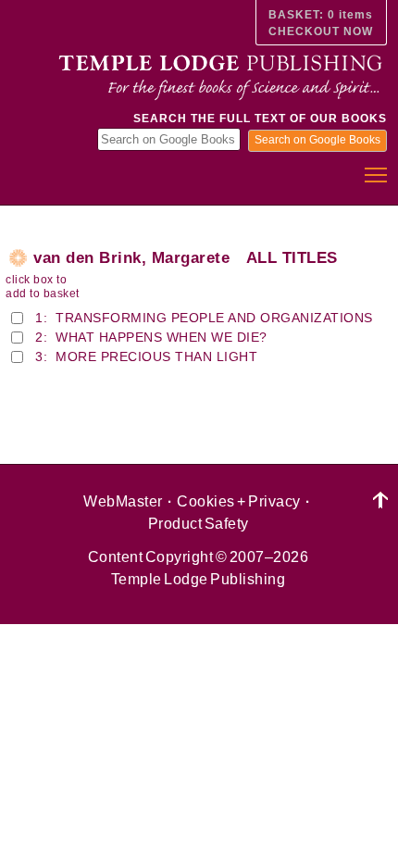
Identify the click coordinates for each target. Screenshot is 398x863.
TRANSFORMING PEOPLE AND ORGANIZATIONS (214, 317)
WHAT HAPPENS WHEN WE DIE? (161, 337)
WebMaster (123, 501)
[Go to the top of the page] (381, 500)
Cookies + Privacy (239, 501)
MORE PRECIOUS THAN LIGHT (156, 356)
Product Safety (198, 524)
